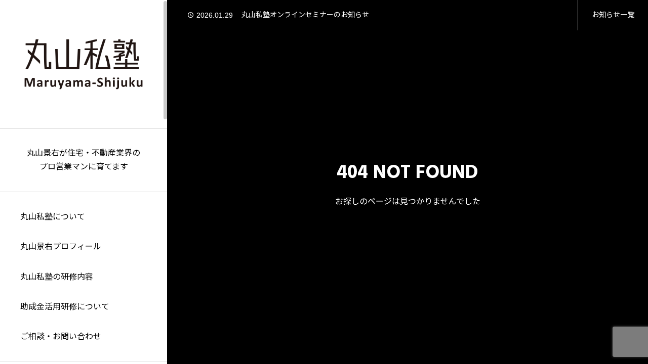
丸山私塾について (52, 216)
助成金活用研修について (64, 306)
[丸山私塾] (83, 64)
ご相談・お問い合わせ (60, 336)
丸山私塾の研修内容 (56, 277)
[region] (83, 182)
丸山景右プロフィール (60, 246)
